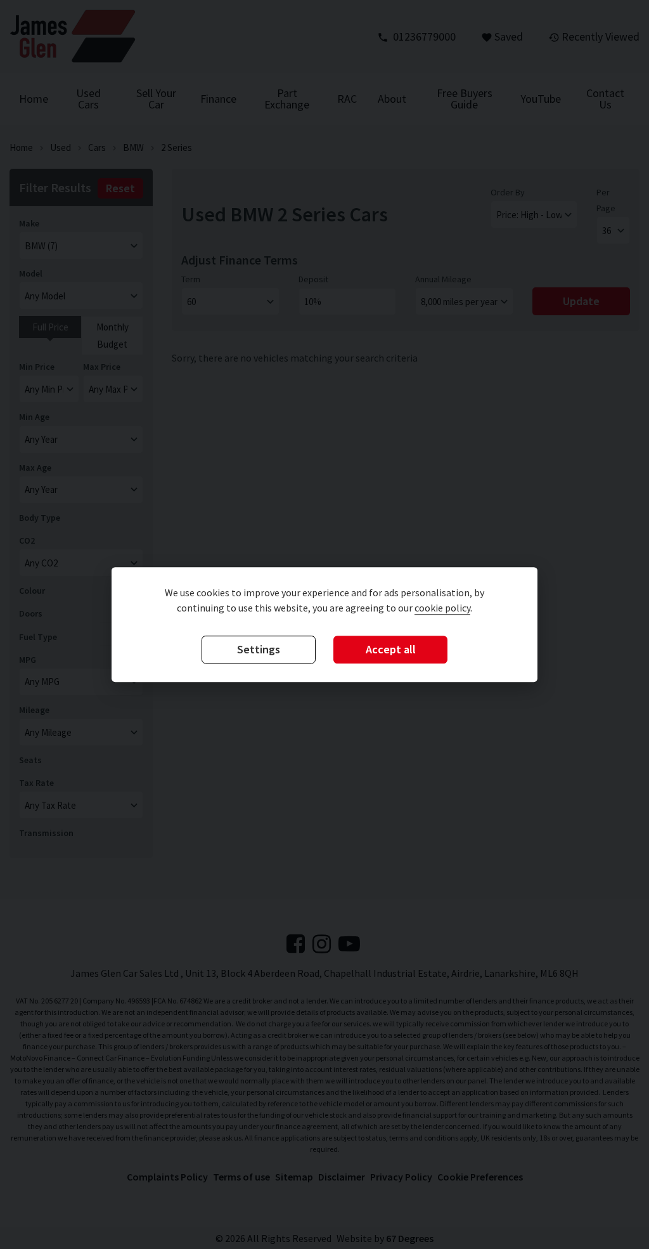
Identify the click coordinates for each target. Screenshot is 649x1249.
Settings (258, 650)
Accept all (391, 650)
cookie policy (442, 608)
